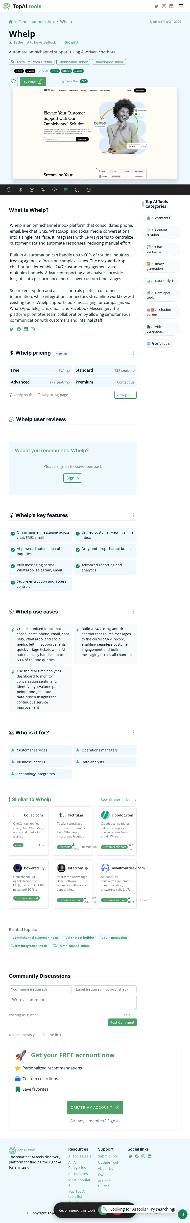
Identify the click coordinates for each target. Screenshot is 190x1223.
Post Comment (122, 1022)
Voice (31, 70)
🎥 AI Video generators (155, 329)
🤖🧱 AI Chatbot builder (159, 312)
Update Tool (108, 1162)
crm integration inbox (30, 945)
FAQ (101, 1174)
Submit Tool (108, 1156)
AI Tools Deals (79, 1156)
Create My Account (92, 1107)
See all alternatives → (119, 799)
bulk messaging (115, 937)
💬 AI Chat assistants (154, 249)
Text (20, 70)
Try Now (29, 81)
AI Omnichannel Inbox (73, 945)
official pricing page (51, 394)
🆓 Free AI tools (158, 343)
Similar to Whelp (31, 799)
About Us (105, 1168)
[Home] (11, 21)
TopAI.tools (26, 1150)
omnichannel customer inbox (36, 937)
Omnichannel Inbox (36, 21)
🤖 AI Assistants (158, 218)
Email (68, 70)
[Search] (183, 1214)
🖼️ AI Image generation (155, 266)
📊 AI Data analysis (160, 280)
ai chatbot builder (80, 937)
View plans (125, 394)
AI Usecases (78, 1173)
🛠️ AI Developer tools (158, 295)
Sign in (73, 478)
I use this (75, 81)
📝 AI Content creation (157, 232)
